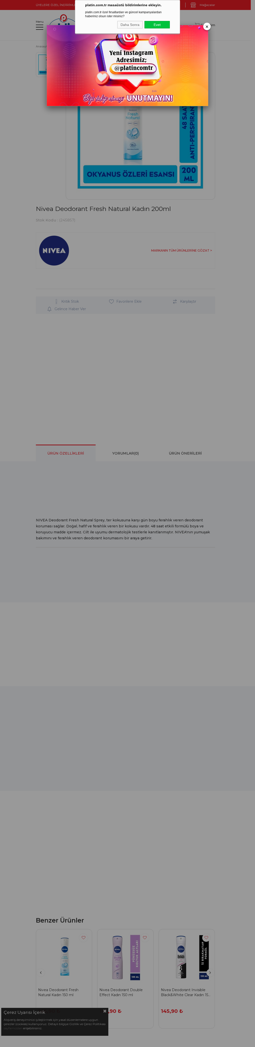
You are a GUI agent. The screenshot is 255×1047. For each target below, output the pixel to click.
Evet (157, 25)
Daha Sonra (130, 25)
